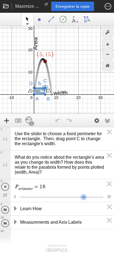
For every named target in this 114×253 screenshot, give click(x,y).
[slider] (83, 196)
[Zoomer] (107, 44)
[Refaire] (68, 120)
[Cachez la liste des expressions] (107, 120)
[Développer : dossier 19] (15, 222)
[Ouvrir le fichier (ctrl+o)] (6, 6)
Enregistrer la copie (73, 6)
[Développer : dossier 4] (15, 208)
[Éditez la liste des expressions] (96, 120)
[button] (107, 6)
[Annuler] (58, 120)
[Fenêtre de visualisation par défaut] (107, 66)
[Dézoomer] (107, 54)
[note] (46, 5)
